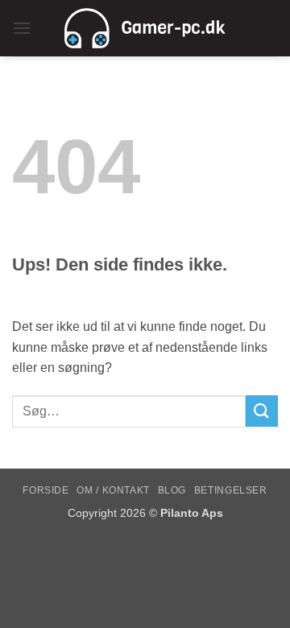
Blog (172, 490)
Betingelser (230, 490)
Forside (45, 490)
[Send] (262, 411)
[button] (21, 28)
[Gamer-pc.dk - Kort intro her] (145, 28)
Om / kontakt (113, 490)
